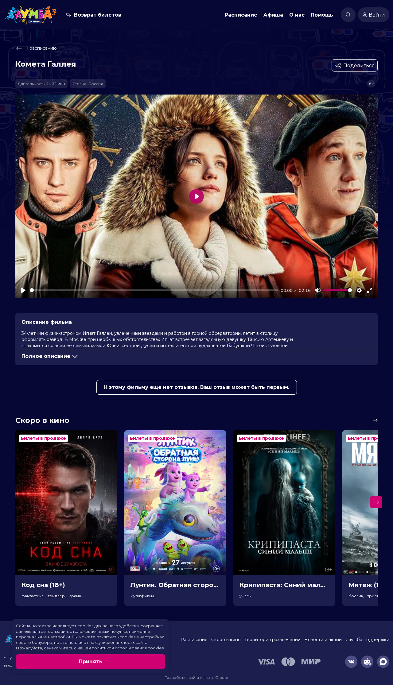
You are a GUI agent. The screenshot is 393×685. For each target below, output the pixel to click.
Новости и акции (323, 639)
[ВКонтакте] (351, 662)
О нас (297, 15)
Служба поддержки (367, 639)
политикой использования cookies (128, 647)
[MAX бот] (383, 662)
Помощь (322, 15)
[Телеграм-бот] (367, 662)
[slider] (154, 290)
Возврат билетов (97, 15)
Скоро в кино (226, 639)
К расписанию (41, 48)
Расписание (241, 15)
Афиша (273, 15)
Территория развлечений (272, 639)
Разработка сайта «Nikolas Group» (197, 677)
